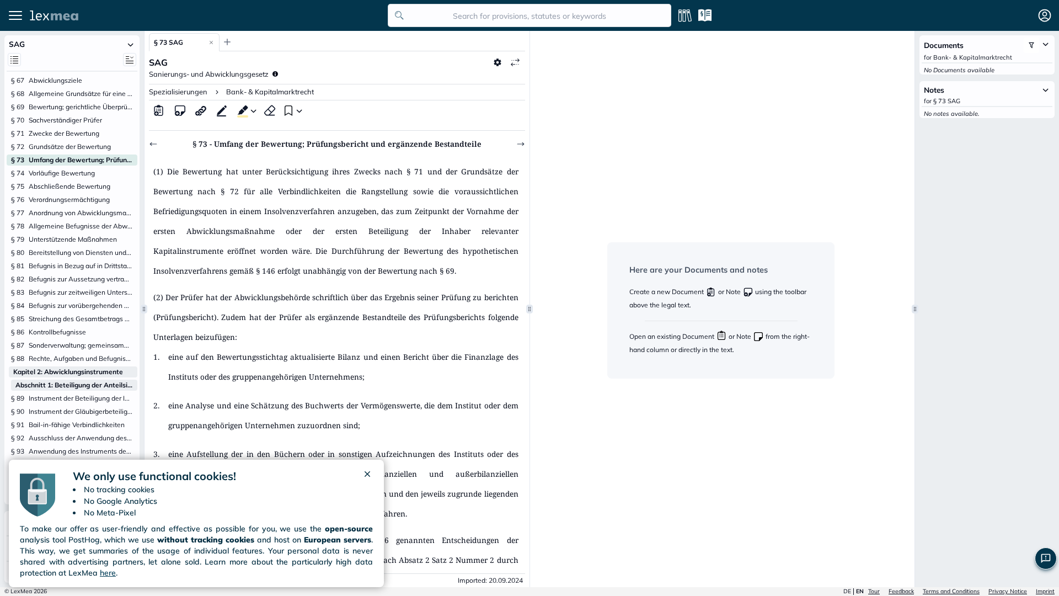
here (108, 573)
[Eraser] (270, 110)
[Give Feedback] (1046, 558)
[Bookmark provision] (287, 110)
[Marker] (240, 110)
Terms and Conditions (951, 591)
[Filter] (1031, 45)
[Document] (159, 110)
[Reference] (201, 110)
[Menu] (15, 15)
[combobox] (529, 15)
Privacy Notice (1007, 591)
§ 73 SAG (168, 42)
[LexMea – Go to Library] (206, 15)
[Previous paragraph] (153, 144)
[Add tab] (227, 42)
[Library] (685, 15)
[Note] (180, 110)
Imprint (1045, 591)
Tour (874, 591)
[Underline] (222, 110)
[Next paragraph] (520, 144)
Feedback (901, 591)
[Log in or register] (1044, 15)
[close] (367, 476)
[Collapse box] (130, 44)
